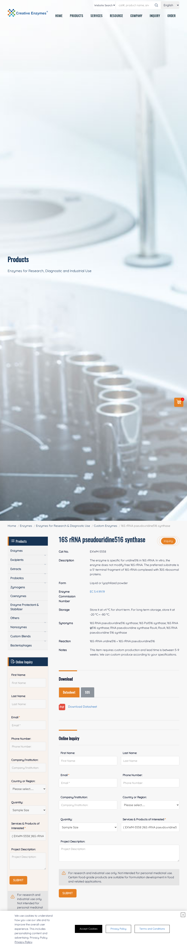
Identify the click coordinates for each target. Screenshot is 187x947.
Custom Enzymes (105, 526)
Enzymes (26, 526)
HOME (59, 16)
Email (65, 775)
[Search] (156, 5)
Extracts (15, 569)
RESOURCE (116, 16)
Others (14, 618)
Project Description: (73, 841)
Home (12, 526)
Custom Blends (20, 636)
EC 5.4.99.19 (97, 591)
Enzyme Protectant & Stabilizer (24, 607)
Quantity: (66, 819)
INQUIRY (155, 16)
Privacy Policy (23, 942)
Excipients (17, 560)
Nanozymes (18, 627)
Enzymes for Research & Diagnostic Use (63, 526)
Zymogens (17, 587)
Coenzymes (18, 596)
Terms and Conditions (152, 928)
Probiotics (17, 578)
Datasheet (69, 692)
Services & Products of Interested (144, 819)
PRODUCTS (76, 16)
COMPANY (136, 16)
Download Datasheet (81, 706)
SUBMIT (67, 893)
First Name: (68, 753)
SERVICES (97, 16)
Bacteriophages (21, 645)
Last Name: (130, 753)
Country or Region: (135, 797)
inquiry (168, 541)
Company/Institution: (74, 797)
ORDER (171, 16)
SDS (87, 692)
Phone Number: (132, 775)
